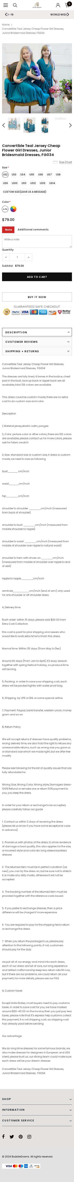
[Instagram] (29, 1136)
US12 (33, 183)
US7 (49, 174)
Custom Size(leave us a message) (24, 192)
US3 (14, 174)
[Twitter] (11, 1136)
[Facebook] (3, 1136)
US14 (52, 183)
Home (5, 24)
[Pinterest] (21, 1136)
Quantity (8, 249)
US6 (40, 174)
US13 (42, 183)
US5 (31, 174)
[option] (37, 78)
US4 (22, 174)
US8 (58, 174)
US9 (5, 183)
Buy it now (37, 297)
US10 (14, 183)
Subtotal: (7, 266)
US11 (24, 183)
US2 (5, 174)
